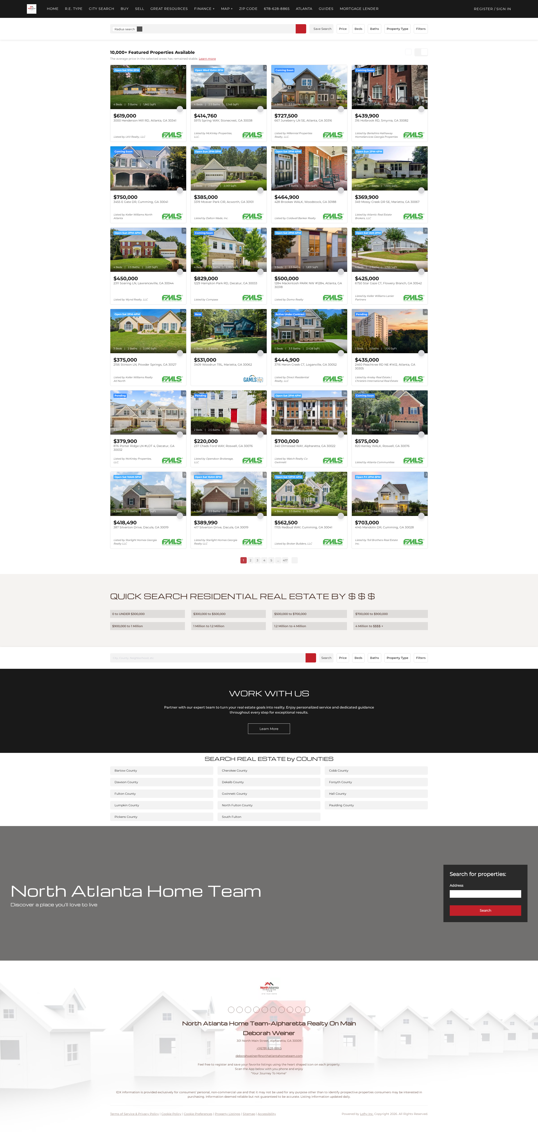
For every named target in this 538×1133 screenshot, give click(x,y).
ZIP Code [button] (248, 9)
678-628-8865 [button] (277, 9)
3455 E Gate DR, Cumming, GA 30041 (140, 202)
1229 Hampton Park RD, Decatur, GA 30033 (225, 283)
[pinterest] (298, 1010)
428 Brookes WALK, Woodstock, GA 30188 (305, 202)
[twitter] (248, 1010)
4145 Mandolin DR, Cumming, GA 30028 (384, 527)
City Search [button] (101, 9)
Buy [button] (125, 9)
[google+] (307, 1010)
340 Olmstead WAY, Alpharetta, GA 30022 (304, 446)
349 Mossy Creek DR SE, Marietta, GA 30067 (387, 202)
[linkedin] (239, 1010)
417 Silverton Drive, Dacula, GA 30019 (221, 527)
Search (326, 658)
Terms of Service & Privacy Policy (134, 1114)
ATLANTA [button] (304, 9)
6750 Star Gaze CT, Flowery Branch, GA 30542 (388, 283)
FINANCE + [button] (204, 9)
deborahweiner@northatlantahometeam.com (269, 1056)
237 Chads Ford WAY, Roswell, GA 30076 (223, 446)
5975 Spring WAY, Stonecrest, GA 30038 (223, 120)
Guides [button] (326, 9)
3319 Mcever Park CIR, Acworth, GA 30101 (224, 202)
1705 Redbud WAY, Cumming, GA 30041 (303, 527)
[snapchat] (290, 1010)
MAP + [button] (227, 9)
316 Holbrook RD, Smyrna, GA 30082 (381, 120)
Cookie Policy (171, 1114)
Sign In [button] (503, 9)
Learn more (207, 59)
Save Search (322, 29)
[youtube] (273, 1010)
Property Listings (227, 1114)
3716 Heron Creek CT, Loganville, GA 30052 (305, 364)
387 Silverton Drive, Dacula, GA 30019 (141, 527)
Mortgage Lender (359, 9)
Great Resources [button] (169, 9)
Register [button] (483, 9)
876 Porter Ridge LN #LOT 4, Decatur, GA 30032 (143, 448)
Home (53, 9)
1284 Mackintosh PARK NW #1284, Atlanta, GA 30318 (308, 285)
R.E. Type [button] (74, 9)
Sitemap (249, 1114)
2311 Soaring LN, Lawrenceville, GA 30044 (143, 283)
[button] (31, 9)
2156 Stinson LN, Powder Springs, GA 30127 (144, 364)
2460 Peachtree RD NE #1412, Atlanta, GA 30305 (385, 366)
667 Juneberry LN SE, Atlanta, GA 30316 (303, 120)
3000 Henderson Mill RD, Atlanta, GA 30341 (144, 120)
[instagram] (265, 1010)
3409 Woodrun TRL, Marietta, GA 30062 (223, 364)
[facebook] (231, 1010)
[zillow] (256, 1010)
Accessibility (267, 1114)
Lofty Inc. (366, 1114)
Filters (421, 29)
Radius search (125, 29)
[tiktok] (281, 1010)
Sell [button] (139, 9)
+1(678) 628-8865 (269, 1048)
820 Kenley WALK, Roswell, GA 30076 (382, 446)
